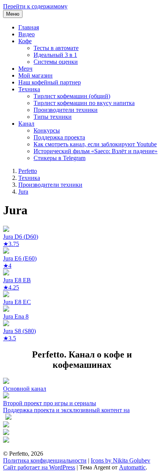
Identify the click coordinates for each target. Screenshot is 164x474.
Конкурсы (47, 130)
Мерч (25, 68)
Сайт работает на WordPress (39, 467)
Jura (23, 191)
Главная (28, 27)
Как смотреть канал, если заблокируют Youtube (95, 144)
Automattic (132, 467)
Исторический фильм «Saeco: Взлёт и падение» (96, 151)
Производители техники (66, 110)
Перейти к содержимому (35, 6)
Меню (12, 14)
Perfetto (27, 171)
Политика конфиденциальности (45, 460)
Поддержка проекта (59, 137)
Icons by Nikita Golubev (120, 460)
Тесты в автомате (56, 48)
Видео (26, 34)
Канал (26, 123)
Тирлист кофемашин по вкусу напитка (84, 103)
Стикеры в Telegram (59, 158)
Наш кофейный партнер (49, 82)
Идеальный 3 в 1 (55, 55)
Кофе (25, 41)
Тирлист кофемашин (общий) (72, 96)
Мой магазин (35, 75)
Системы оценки (56, 61)
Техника (29, 89)
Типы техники (53, 116)
